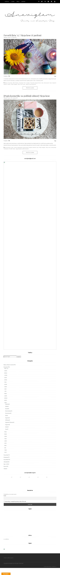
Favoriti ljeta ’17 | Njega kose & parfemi (22, 35)
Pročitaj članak (30, 88)
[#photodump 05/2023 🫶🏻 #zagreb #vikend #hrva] (34, 480)
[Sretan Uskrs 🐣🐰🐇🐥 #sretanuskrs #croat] (52, 480)
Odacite (7, 404)
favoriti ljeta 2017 (32, 84)
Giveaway (6, 457)
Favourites (32, 82)
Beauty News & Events (10, 364)
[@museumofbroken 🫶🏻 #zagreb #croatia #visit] (43, 480)
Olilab (7, 406)
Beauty (27, 84)
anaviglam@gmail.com (30, 158)
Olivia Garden (8, 411)
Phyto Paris (20, 84)
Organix (7, 417)
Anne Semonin (8, 147)
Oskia (7, 427)
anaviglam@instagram (30, 472)
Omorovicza (8, 413)
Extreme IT (54, 566)
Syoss (24, 84)
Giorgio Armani (38, 82)
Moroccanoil (46, 82)
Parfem (8, 84)
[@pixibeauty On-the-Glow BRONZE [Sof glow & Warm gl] (8, 480)
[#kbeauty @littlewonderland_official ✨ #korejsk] (16, 480)
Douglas (28, 82)
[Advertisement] (16, 522)
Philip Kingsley (14, 84)
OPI (6, 415)
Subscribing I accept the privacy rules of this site (15, 501)
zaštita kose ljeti (25, 148)
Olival (7, 408)
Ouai (37, 147)
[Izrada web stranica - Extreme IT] (49, 564)
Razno (6, 466)
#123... (6, 368)
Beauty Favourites (8, 82)
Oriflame (7, 420)
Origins (7, 424)
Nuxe (51, 82)
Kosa (42, 82)
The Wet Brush (12, 148)
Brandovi (7, 367)
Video (5, 468)
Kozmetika (7, 459)
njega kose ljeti (19, 148)
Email (5, 495)
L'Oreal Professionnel (18, 147)
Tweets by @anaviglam (8, 557)
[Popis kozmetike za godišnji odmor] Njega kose (27, 95)
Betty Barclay (15, 82)
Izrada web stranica (47, 566)
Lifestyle (6, 461)
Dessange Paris (22, 82)
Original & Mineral (32, 147)
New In (6, 464)
